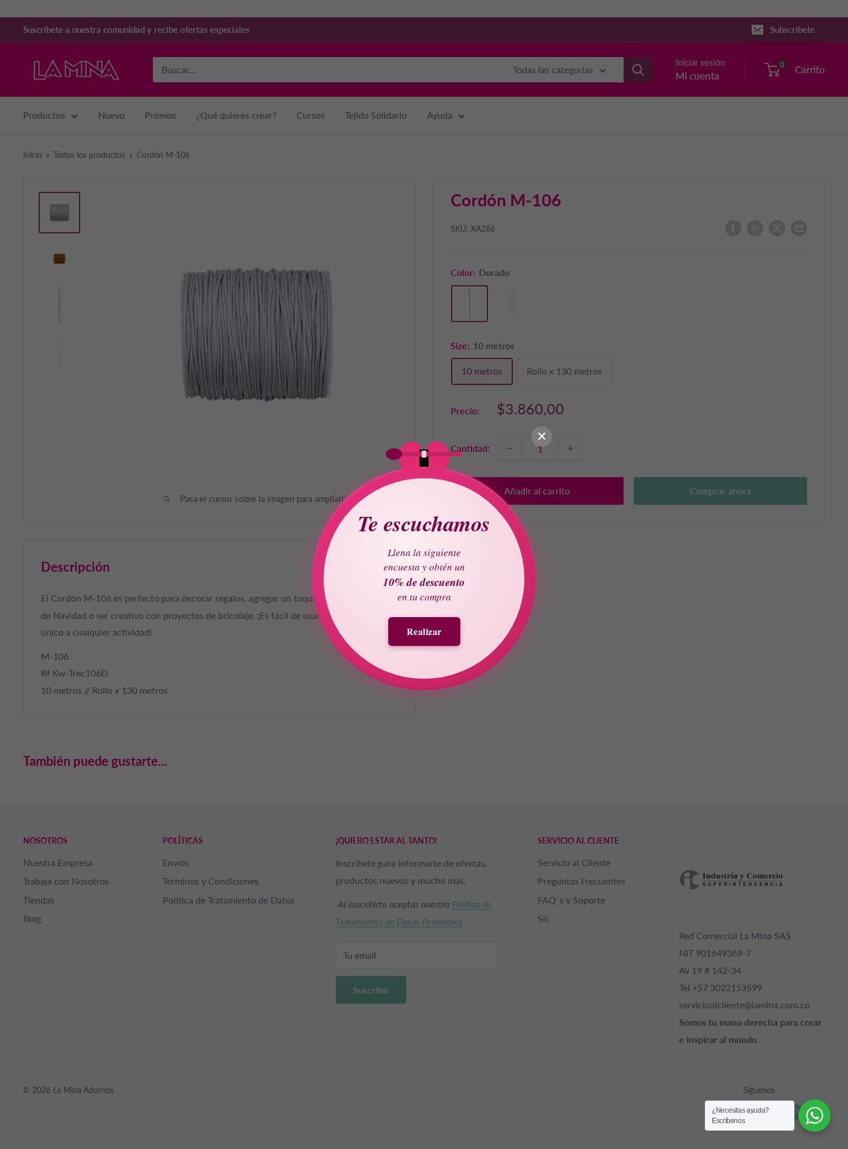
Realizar (424, 631)
